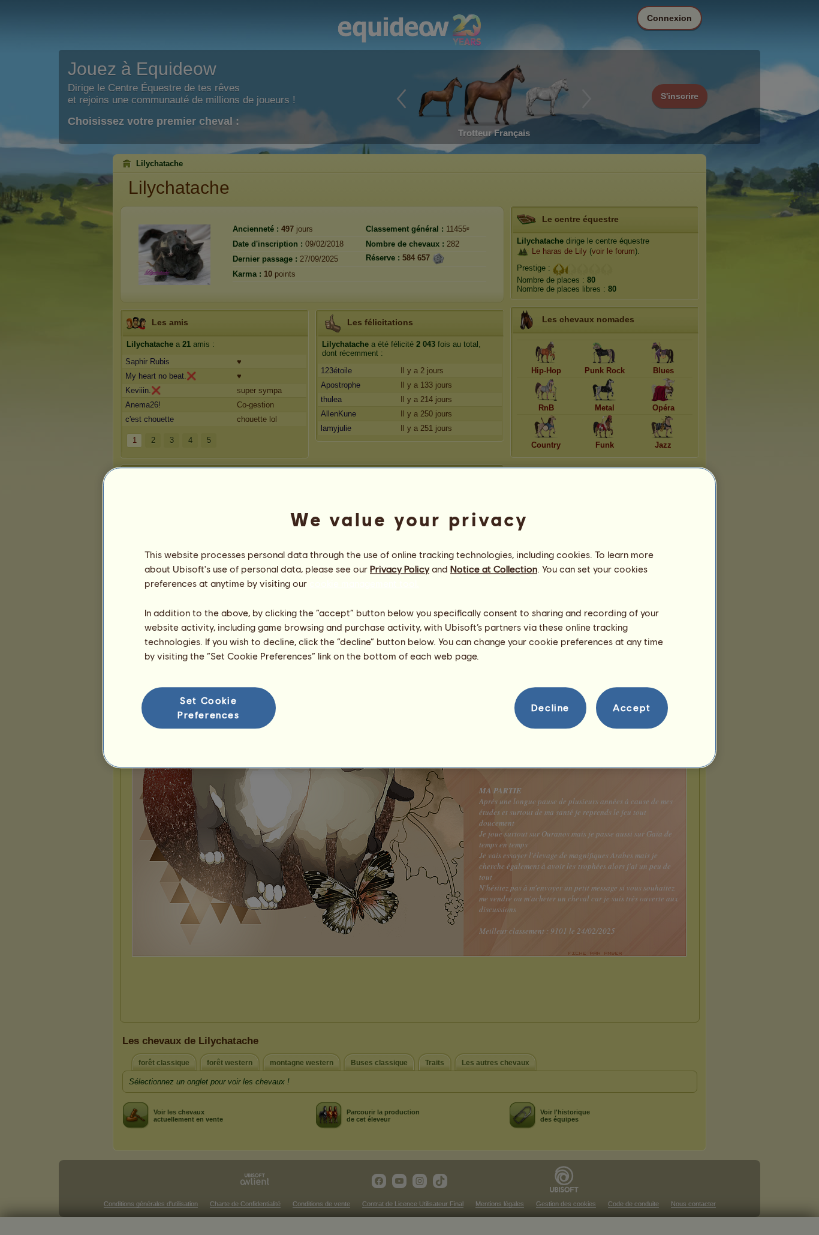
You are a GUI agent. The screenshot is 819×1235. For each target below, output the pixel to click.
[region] (409, 617)
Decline (550, 708)
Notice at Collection (493, 568)
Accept (632, 708)
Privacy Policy (399, 568)
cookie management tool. (364, 583)
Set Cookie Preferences (208, 707)
